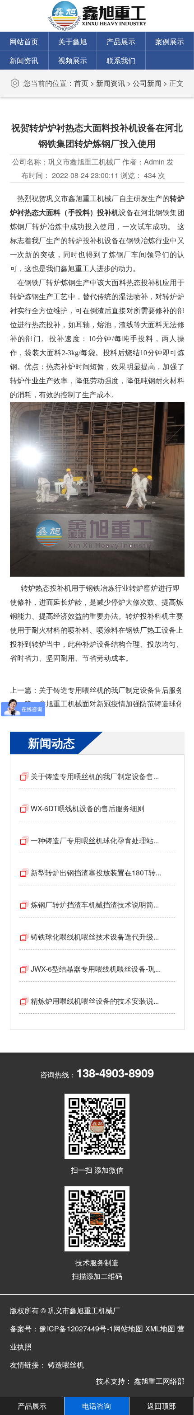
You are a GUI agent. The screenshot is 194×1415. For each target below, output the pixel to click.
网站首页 (23, 41)
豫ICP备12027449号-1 (76, 1328)
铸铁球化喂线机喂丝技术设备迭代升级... (95, 936)
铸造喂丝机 (66, 1364)
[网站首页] (97, 16)
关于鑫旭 (72, 41)
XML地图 (160, 1328)
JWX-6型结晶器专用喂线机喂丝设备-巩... (96, 969)
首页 (81, 83)
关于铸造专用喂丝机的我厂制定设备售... (95, 776)
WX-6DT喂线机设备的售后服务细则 (87, 808)
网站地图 (128, 1328)
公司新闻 (147, 83)
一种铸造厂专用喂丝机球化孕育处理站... (95, 840)
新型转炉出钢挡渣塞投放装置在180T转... (96, 872)
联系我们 (120, 60)
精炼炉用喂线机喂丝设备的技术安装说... (95, 1001)
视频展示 (72, 60)
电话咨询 (96, 1406)
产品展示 (120, 41)
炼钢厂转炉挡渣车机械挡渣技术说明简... (95, 904)
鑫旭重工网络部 (159, 1381)
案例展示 (169, 41)
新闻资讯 (23, 60)
